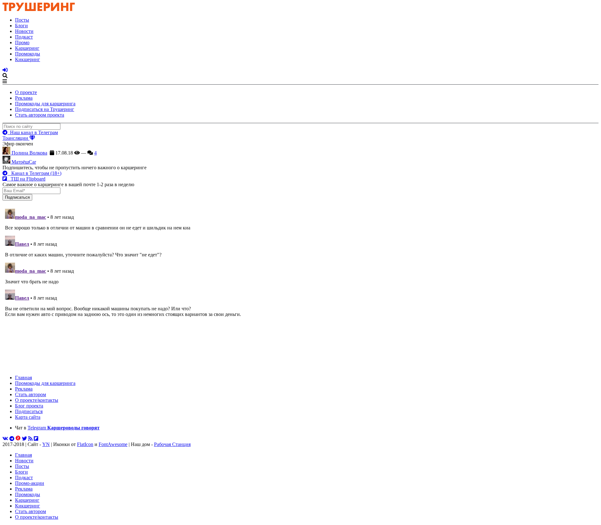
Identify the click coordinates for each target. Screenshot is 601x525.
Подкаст (24, 36)
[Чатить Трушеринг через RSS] (30, 438)
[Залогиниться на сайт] (5, 70)
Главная (23, 377)
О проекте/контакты (36, 400)
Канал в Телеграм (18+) (34, 173)
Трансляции (16, 138)
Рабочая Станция (172, 444)
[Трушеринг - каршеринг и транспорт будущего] (39, 9)
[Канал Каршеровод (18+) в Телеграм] (11, 438)
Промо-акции (29, 483)
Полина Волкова (28, 152)
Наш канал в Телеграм (33, 132)
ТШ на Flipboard (26, 178)
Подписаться (29, 411)
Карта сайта (27, 417)
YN (46, 444)
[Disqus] (300, 284)
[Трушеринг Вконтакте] (5, 438)
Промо (22, 42)
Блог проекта (29, 405)
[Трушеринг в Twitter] (24, 438)
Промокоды (27, 53)
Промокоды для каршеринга (45, 103)
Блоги (21, 25)
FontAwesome (113, 444)
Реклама (24, 98)
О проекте (26, 92)
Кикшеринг (27, 59)
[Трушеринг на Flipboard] (36, 438)
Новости (24, 31)
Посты (22, 20)
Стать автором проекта (39, 115)
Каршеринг (27, 48)
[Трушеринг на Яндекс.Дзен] (18, 438)
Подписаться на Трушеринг (44, 109)
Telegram (64, 427)
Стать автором (30, 394)
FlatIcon (85, 444)
